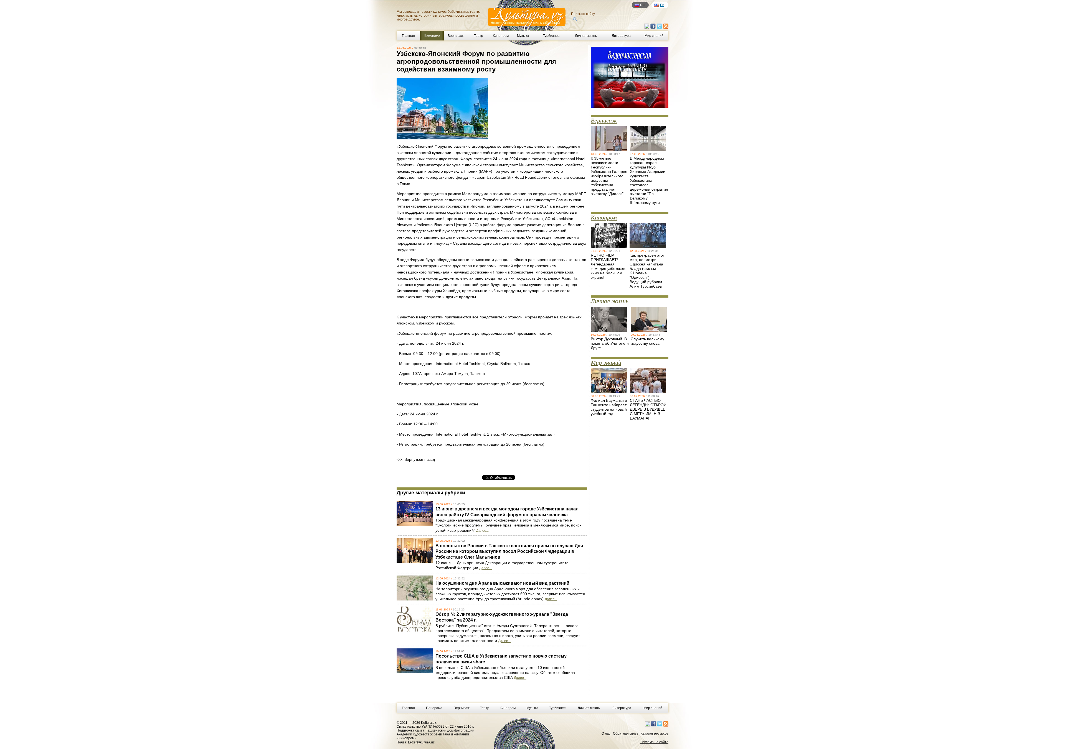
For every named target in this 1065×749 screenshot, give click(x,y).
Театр (478, 36)
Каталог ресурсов (654, 733)
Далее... (482, 531)
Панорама (434, 708)
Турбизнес (551, 36)
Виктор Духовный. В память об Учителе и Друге (610, 343)
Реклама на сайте (654, 742)
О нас (606, 733)
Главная (408, 36)
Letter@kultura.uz (421, 742)
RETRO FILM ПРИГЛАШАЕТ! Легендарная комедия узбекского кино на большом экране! (609, 266)
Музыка (523, 36)
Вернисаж (455, 36)
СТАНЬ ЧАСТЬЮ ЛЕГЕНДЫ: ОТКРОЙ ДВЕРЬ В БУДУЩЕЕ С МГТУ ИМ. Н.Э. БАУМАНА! (648, 409)
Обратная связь (625, 733)
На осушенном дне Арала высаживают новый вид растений (502, 583)
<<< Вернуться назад (416, 459)
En (662, 5)
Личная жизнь (586, 36)
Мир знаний (654, 36)
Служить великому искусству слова (647, 341)
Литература (621, 36)
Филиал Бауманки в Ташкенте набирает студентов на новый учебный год (609, 407)
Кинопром (501, 36)
